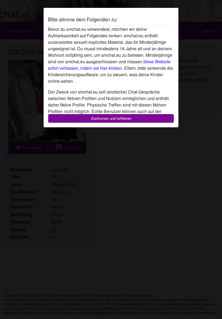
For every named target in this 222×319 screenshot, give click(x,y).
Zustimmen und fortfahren (111, 118)
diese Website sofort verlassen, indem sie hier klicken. (109, 64)
